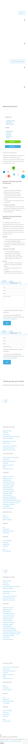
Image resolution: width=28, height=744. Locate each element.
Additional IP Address (8, 438)
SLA (4, 527)
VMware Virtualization (8, 465)
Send (7, 323)
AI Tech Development (8, 489)
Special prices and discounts (10, 446)
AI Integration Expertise (8, 491)
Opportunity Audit (7, 478)
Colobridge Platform (10, 120)
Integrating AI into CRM (8, 504)
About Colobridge (7, 540)
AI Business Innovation (8, 485)
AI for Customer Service (8, 484)
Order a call (14, 24)
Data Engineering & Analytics (10, 499)
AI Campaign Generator (8, 482)
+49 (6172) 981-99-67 (18, 61)
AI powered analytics (8, 508)
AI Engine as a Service (8, 476)
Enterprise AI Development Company (12, 500)
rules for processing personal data (12, 741)
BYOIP (4, 467)
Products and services (14, 72)
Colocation (5, 432)
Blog (4, 549)
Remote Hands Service (8, 531)
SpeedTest (12, 141)
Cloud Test (12, 146)
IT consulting (6, 533)
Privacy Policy (9, 136)
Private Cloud (6, 459)
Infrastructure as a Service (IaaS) (11, 457)
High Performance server (9, 450)
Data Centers (9, 122)
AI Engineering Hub (7, 487)
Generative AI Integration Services (11, 502)
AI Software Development (9, 497)
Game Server (6, 434)
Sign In (22, 13)
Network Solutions (10, 124)
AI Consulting (6, 506)
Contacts (8, 137)
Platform (5, 516)
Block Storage (6, 443)
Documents (8, 134)
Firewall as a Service (8, 468)
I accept (2, 743)
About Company (9, 131)
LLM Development (7, 495)
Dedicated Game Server (8, 448)
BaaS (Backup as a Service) (9, 441)
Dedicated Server (7, 431)
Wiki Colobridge (7, 551)
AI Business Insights (8, 493)
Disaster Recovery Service (9, 461)
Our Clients (8, 132)
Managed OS (6, 529)
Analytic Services (7, 480)
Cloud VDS (5, 463)
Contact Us (5, 546)
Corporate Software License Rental (11, 436)
